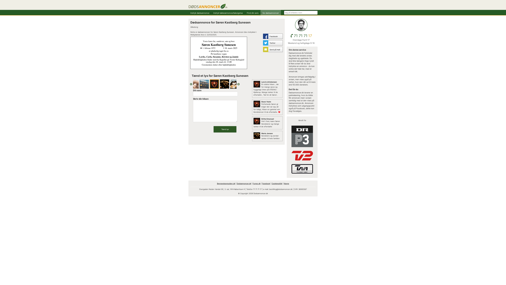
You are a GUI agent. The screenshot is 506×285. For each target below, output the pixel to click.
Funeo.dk (257, 183)
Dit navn (197, 90)
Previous (191, 84)
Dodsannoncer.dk (244, 183)
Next (238, 84)
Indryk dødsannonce (199, 13)
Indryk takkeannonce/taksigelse (228, 13)
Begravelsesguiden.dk (226, 183)
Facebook (266, 183)
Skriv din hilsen (201, 99)
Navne (286, 183)
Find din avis (253, 13)
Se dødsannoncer (270, 13)
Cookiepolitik (277, 183)
